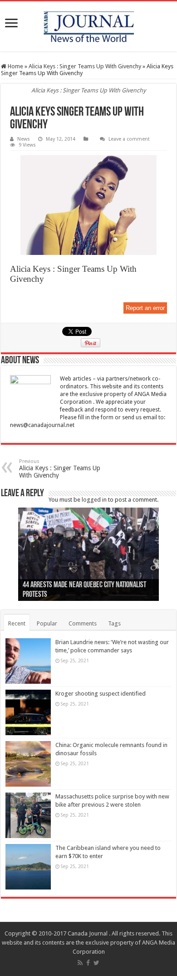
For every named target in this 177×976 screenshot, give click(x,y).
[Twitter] (96, 962)
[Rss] (80, 962)
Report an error (145, 308)
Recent (16, 623)
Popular (47, 623)
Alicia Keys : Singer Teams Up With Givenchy (85, 66)
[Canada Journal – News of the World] (88, 26)
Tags (114, 623)
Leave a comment (129, 139)
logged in (94, 499)
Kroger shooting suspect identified (100, 693)
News (23, 139)
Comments (83, 623)
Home (14, 66)
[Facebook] (88, 962)
